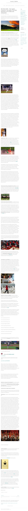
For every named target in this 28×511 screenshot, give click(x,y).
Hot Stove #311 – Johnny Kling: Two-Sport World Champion (24, 43)
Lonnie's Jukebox (14, 1)
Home (4, 5)
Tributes (22, 24)
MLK (25, 15)
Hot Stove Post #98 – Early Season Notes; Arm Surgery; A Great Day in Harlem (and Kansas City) (5, 496)
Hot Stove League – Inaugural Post (19, 5)
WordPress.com (9, 509)
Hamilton (2, 492)
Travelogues (23, 23)
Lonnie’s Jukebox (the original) (10, 5)
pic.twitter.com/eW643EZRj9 (5, 360)
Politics (22, 16)
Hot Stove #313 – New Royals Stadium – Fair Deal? (23, 35)
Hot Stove (6, 492)
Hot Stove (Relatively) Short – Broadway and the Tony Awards (15, 496)
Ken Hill (24, 14)
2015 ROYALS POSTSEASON (23, 10)
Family (22, 11)
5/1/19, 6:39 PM (3, 355)
